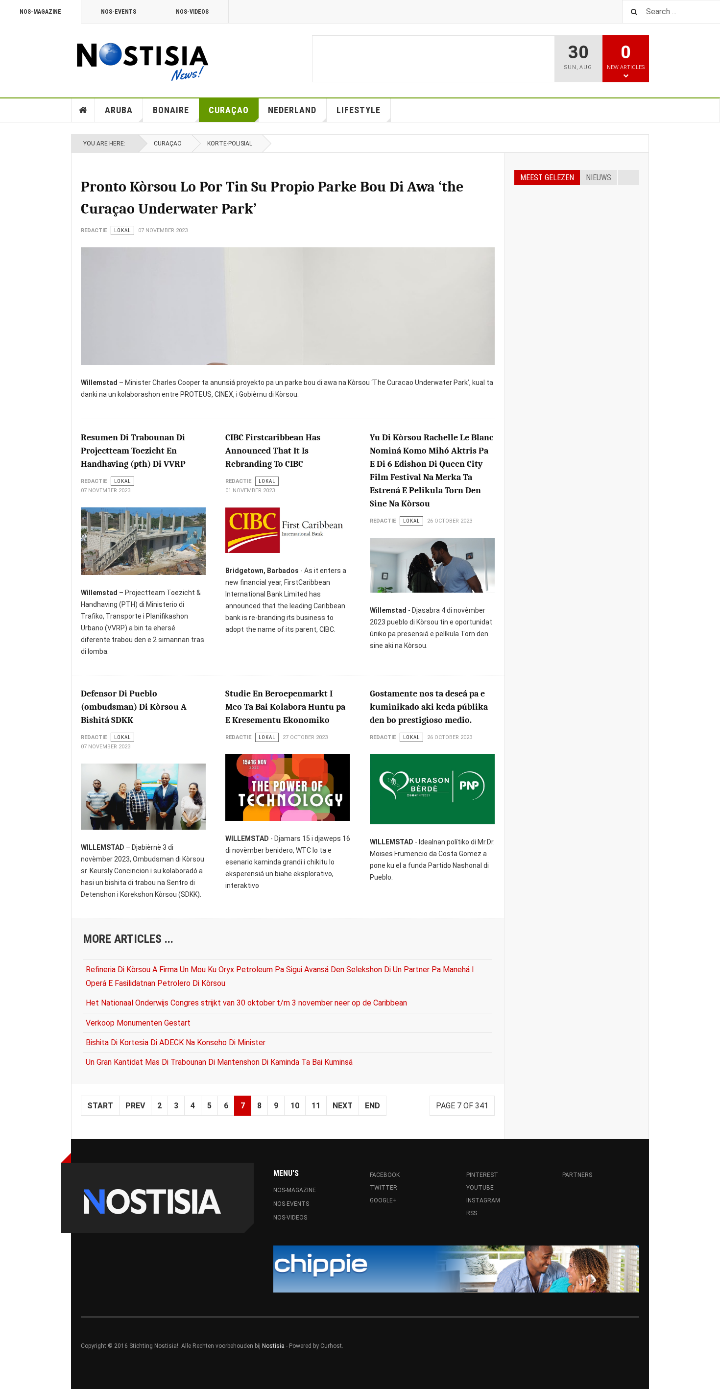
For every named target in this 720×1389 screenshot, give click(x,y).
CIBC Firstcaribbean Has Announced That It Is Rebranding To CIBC (272, 450)
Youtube (480, 1187)
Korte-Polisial (229, 143)
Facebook (388, 1175)
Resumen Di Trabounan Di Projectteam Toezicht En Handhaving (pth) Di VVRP (133, 450)
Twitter (383, 1187)
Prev (135, 1105)
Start (100, 1105)
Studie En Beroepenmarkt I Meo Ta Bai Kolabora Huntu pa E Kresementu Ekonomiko (285, 707)
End (372, 1105)
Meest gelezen (547, 177)
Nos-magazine (40, 11)
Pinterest (482, 1175)
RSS (471, 1213)
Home (83, 110)
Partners (577, 1175)
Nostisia (273, 1345)
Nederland (292, 110)
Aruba (119, 110)
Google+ (383, 1200)
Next (343, 1105)
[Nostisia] (142, 58)
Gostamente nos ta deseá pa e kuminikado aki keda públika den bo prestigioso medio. (429, 707)
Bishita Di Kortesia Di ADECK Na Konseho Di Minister (175, 1042)
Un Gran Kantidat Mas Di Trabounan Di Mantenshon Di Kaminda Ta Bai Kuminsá (219, 1062)
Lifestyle (358, 110)
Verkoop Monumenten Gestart (138, 1023)
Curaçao (229, 110)
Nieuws (598, 177)
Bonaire (171, 110)
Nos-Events (118, 11)
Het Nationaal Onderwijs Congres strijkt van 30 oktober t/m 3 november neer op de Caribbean (246, 1002)
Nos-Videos (192, 11)
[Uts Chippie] (456, 1269)
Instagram (483, 1200)
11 (316, 1105)
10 (294, 1105)
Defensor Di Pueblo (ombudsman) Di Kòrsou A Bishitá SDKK (134, 707)
